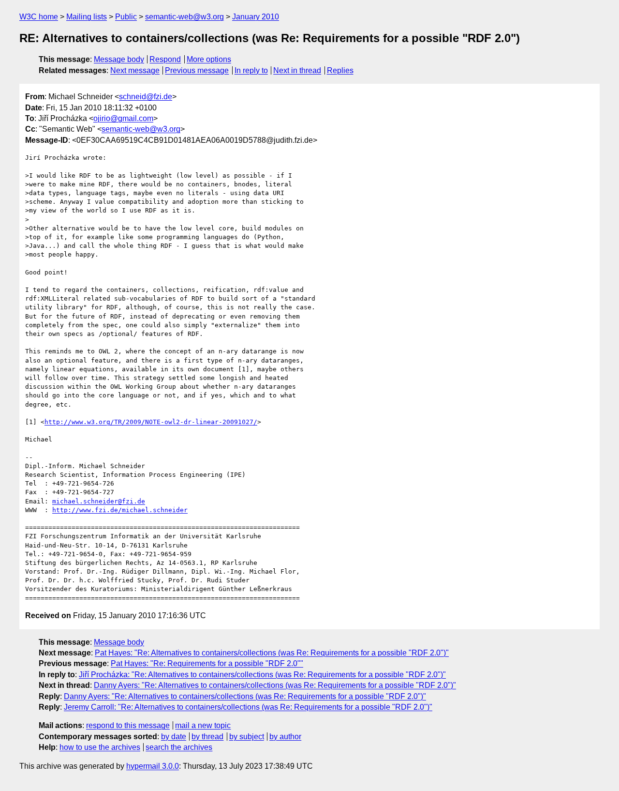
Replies (340, 70)
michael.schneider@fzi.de (98, 501)
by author (285, 736)
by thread (207, 736)
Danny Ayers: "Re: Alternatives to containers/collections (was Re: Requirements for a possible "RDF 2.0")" (275, 685)
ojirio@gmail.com (123, 118)
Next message (135, 70)
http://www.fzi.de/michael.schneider (120, 510)
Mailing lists (86, 17)
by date (173, 736)
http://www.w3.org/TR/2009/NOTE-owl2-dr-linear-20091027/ (150, 422)
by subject (246, 736)
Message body (119, 59)
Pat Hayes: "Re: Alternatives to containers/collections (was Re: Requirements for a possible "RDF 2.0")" (272, 653)
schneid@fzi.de (145, 96)
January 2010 (255, 17)
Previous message (197, 70)
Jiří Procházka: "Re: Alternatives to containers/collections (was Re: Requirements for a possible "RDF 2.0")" (262, 674)
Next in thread (297, 70)
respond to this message (128, 725)
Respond (165, 59)
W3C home (38, 17)
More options (209, 59)
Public (126, 17)
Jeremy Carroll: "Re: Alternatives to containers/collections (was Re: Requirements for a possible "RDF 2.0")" (248, 707)
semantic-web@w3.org (184, 17)
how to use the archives (99, 747)
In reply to (251, 70)
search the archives (179, 747)
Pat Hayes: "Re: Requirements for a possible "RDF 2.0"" (207, 663)
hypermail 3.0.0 (152, 766)
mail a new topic (203, 725)
